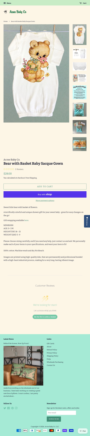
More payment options (45, 200)
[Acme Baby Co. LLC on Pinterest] (12, 409)
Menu (8, 3)
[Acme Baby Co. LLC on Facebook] (8, 409)
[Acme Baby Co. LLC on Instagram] (16, 409)
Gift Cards (50, 344)
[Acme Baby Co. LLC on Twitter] (5, 409)
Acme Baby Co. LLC (52, 427)
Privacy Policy (52, 353)
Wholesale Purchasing (55, 362)
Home (6, 21)
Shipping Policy (52, 356)
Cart (84, 3)
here (26, 220)
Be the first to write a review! (45, 317)
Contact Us (51, 365)
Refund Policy (52, 350)
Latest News (9, 339)
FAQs (49, 359)
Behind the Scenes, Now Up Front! (16, 343)
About (49, 347)
